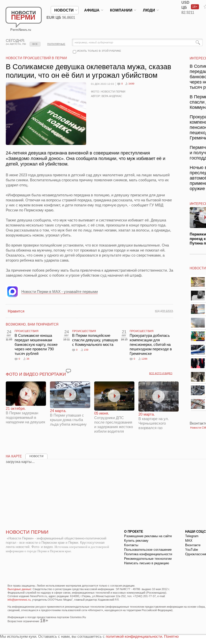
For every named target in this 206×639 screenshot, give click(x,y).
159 (86, 349)
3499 (131, 83)
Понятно (171, 636)
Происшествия (26, 331)
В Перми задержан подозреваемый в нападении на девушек (25, 415)
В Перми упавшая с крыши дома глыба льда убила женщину (68, 417)
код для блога (164, 311)
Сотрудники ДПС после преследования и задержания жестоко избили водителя (113, 422)
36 (27, 358)
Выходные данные (19, 589)
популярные (56, 44)
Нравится (16, 311)
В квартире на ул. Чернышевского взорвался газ (153, 421)
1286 (144, 358)
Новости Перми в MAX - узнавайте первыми (59, 291)
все (35, 44)
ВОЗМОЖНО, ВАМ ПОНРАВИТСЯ (32, 324)
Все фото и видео (160, 373)
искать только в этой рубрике (99, 50)
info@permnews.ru (19, 599)
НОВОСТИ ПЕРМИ (27, 532)
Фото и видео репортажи (36, 374)
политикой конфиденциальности (134, 636)
